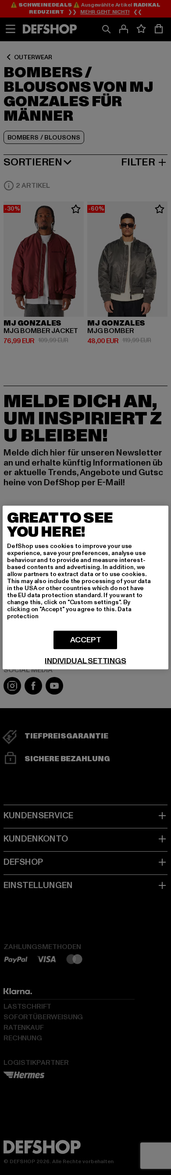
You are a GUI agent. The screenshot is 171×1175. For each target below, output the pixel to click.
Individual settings (85, 661)
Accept (85, 639)
